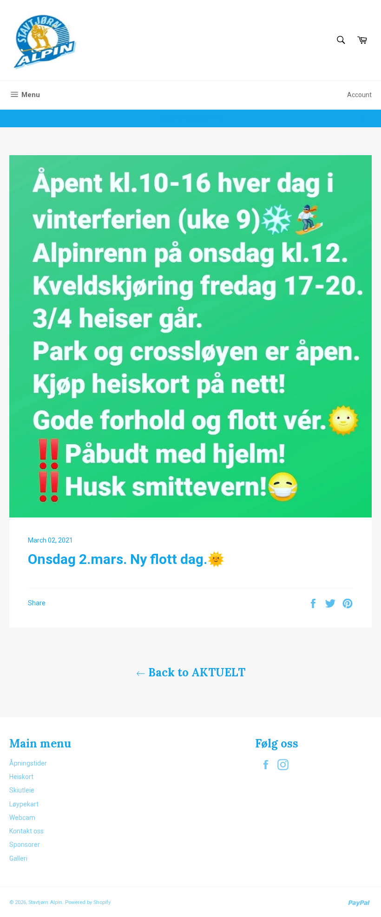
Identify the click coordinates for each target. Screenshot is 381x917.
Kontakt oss (26, 831)
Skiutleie (21, 790)
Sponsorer (24, 844)
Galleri (18, 858)
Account (359, 94)
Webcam (22, 817)
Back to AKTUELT (195, 672)
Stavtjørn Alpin (45, 902)
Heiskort (21, 776)
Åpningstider (28, 763)
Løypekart (24, 804)
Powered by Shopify (88, 902)
